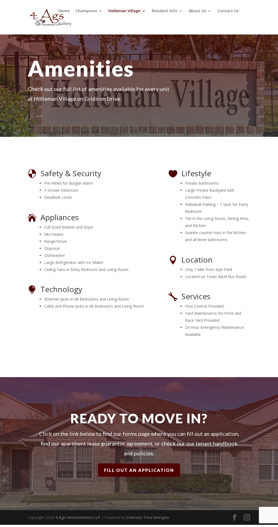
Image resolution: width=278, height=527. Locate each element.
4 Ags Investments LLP (77, 517)
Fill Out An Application (139, 470)
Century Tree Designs (148, 517)
